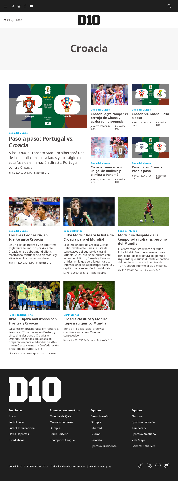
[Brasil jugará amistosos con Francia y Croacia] (34, 295)
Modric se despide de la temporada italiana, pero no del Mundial (142, 239)
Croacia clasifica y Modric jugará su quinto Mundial (85, 321)
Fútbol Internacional (21, 314)
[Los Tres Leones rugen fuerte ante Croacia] (34, 211)
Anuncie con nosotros (65, 410)
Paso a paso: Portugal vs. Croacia (41, 142)
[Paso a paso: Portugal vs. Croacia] (48, 106)
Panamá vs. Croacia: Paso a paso (147, 169)
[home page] (89, 20)
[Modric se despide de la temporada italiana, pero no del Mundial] (143, 211)
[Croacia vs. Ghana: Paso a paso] (150, 94)
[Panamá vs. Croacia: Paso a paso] (150, 147)
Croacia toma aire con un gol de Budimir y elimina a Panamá (108, 171)
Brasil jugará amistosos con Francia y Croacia (33, 321)
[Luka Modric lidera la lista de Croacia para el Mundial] (89, 211)
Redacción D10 (41, 172)
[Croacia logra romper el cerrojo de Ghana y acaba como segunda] (109, 94)
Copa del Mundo (18, 132)
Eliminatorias (71, 314)
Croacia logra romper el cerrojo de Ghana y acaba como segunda (109, 117)
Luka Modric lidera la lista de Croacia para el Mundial (88, 237)
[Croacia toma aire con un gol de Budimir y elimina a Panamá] (109, 147)
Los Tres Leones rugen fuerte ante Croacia (28, 237)
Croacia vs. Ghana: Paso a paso (150, 116)
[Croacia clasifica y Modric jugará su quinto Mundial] (89, 295)
